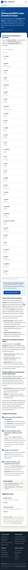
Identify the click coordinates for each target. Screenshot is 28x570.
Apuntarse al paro (4, 552)
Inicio (2, 5)
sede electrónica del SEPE (17, 523)
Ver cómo (21, 364)
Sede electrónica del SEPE (10, 487)
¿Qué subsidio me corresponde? (4, 539)
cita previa (16, 367)
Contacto (16, 554)
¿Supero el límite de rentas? (6, 542)
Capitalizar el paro (4, 544)
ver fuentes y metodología (21, 566)
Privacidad (17, 556)
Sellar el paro (3, 550)
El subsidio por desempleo (20, 539)
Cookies (16, 559)
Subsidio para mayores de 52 (20, 541)
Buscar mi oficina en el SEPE (11, 292)
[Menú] (25, 2)
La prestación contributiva (20, 537)
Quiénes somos (18, 552)
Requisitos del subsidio (19, 543)
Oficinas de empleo (5, 556)
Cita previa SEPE (4, 554)
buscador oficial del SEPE (10, 427)
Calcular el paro (4, 537)
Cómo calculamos (18, 550)
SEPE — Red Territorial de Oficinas (11, 483)
